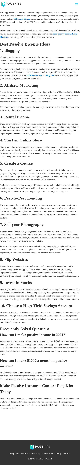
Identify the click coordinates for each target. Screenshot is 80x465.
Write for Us (67, 454)
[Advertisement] (40, 425)
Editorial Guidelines (48, 454)
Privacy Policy (13, 454)
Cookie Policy (35, 454)
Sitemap (58, 454)
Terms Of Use (24, 454)
